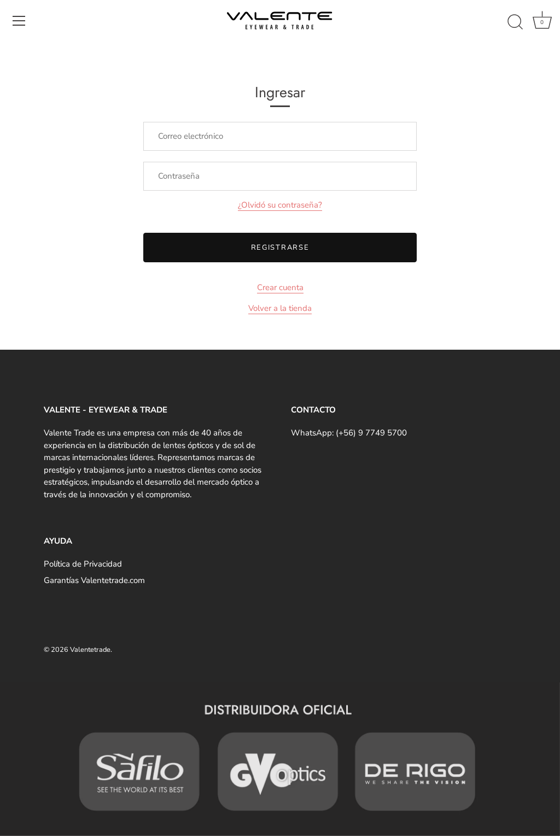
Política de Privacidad (83, 563)
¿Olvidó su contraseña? (280, 204)
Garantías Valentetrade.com (94, 580)
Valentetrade (90, 650)
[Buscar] (515, 22)
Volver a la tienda (280, 308)
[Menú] (19, 21)
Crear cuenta (280, 287)
